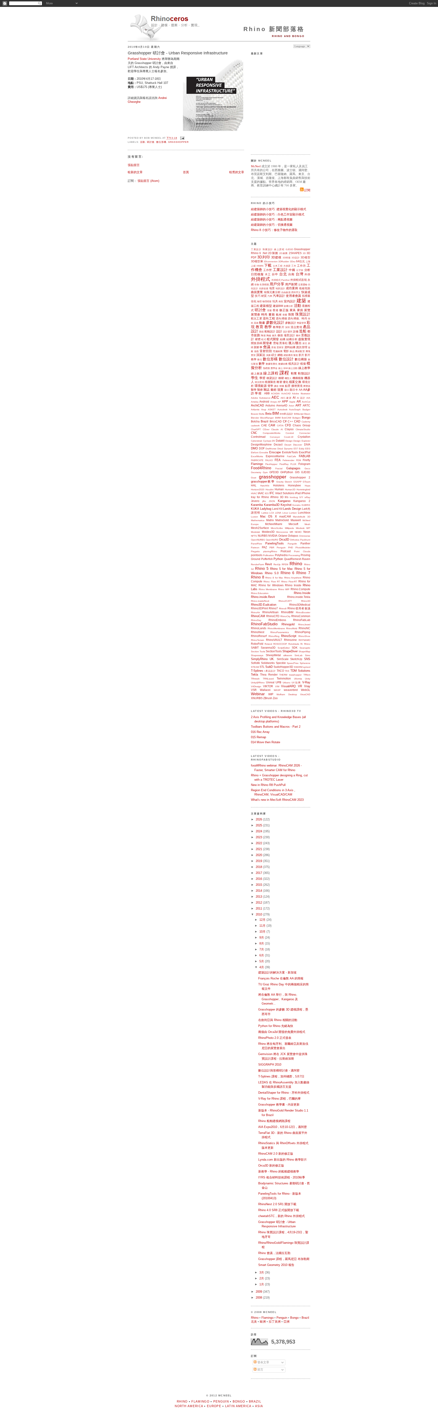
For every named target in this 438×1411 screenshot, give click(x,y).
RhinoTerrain (257, 640)
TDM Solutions (300, 670)
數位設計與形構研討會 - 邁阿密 (279, 1070)
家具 (293, 310)
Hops (307, 485)
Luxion (254, 516)
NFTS (254, 536)
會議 (266, 347)
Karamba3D (271, 505)
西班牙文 (296, 292)
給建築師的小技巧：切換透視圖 (271, 224)
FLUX (293, 464)
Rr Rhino (305, 644)
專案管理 (301, 323)
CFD (288, 425)
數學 (262, 363)
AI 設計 (301, 398)
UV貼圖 (296, 682)
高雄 (256, 323)
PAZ (264, 547)
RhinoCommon (300, 616)
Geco (307, 468)
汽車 (270, 296)
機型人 (288, 378)
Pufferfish (267, 558)
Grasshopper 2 (300, 477)
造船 (302, 331)
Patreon (255, 547)
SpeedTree (293, 663)
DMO (254, 448)
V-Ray (306, 682)
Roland (268, 644)
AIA (308, 398)
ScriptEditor (284, 648)
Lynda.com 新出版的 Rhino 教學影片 (282, 1159)
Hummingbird (303, 489)
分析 (307, 270)
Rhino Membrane (268, 589)
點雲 (288, 385)
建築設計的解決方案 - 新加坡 (277, 972)
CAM (272, 425)
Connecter (304, 433)
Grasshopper (302, 249)
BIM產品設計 (286, 414)
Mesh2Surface (260, 527)
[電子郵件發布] (181, 138)
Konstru (296, 505)
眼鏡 (261, 331)
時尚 (264, 314)
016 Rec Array (260, 732)
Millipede (289, 528)
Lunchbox (304, 512)
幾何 (298, 335)
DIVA (307, 444)
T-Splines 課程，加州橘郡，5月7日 (281, 1076)
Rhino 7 (303, 573)
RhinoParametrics (279, 632)
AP (279, 401)
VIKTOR (268, 686)
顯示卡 (294, 389)
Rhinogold (288, 624)
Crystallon (304, 436)
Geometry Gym (259, 472)
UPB (278, 682)
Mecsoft (293, 523)
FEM (298, 460)
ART (298, 405)
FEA (278, 460)
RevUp (277, 564)
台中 (275, 274)
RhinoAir (255, 612)
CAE (264, 425)
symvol (306, 667)
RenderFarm (257, 564)
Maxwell (296, 520)
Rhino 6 (256, 253)
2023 (259, 837)
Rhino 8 (257, 577)
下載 (268, 265)
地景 (272, 288)
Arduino (270, 405)
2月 (262, 1278)
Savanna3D (268, 647)
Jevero (255, 500)
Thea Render (269, 674)
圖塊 (308, 351)
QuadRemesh (292, 558)
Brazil (264, 421)
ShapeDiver (290, 651)
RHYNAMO (304, 640)
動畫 (262, 322)
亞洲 (286, 1321)
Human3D (290, 489)
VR (300, 686)
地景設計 (280, 288)
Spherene (305, 663)
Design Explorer (301, 441)
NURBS (263, 535)
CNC (254, 433)
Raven (306, 558)
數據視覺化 (271, 364)
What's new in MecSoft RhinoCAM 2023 (277, 799)
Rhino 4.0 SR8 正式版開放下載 (278, 1210)
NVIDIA (272, 535)
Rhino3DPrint (259, 608)
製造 (295, 355)
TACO (280, 670)
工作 (293, 266)
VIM (277, 686)
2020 (259, 855)
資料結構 (290, 347)
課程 (284, 372)
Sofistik (255, 662)
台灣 (299, 274)
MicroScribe (277, 528)
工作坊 (301, 265)
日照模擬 (257, 274)
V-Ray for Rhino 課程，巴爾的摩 (279, 1098)
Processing (294, 555)
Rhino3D (305, 601)
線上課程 (279, 249)
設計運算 (287, 331)
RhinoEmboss (277, 619)
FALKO (269, 460)
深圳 (287, 327)
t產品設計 (270, 671)
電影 (286, 351)
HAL (253, 485)
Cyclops (267, 441)
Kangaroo (284, 501)
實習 (253, 355)
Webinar (258, 694)
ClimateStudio (303, 429)
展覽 (307, 310)
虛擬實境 (304, 339)
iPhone (305, 493)
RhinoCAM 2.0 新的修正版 (275, 1153)
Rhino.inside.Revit (263, 597)
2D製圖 (273, 253)
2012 (259, 902)
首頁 (186, 172)
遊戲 (256, 351)
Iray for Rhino (260, 497)
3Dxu (292, 261)
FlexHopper (271, 464)
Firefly (306, 460)
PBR (271, 547)
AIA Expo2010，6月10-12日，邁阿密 (282, 1127)
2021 (259, 849)
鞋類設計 (304, 373)
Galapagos (293, 468)
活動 (142, 142)
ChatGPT (256, 429)
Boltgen (296, 417)
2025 (259, 825)
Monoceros (282, 532)
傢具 (274, 335)
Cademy (306, 421)
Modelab (255, 532)
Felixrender (288, 460)
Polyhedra (281, 555)
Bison (307, 414)
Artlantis (255, 409)
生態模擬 (264, 284)
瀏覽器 (306, 386)
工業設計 (256, 249)
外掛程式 (260, 279)
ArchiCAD (257, 405)
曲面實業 (257, 292)
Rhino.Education (260, 593)
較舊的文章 (236, 172)
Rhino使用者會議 (298, 608)
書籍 (272, 314)
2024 (259, 831)
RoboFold (257, 643)
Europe (214, 1406)
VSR (254, 689)
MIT (308, 528)
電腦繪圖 (277, 351)
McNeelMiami (273, 523)
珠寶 (291, 314)
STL (262, 666)
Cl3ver (266, 429)
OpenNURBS (258, 539)
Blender (255, 417)
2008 (259, 1297)
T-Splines (257, 670)
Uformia (298, 678)
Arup (263, 409)
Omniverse (304, 536)
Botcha (255, 421)
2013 (259, 896)
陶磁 (268, 335)
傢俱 (280, 335)
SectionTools (274, 651)
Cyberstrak (256, 441)
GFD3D (274, 472)
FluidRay (284, 464)
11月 (262, 925)
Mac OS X (268, 516)
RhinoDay (256, 620)
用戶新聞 (291, 284)
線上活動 (293, 368)
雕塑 (279, 381)
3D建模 (276, 257)
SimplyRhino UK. (263, 659)
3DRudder (283, 261)
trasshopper (295, 675)
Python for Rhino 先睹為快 (275, 1026)
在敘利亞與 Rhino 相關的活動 (277, 1020)
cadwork (255, 425)
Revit (268, 564)
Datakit (280, 440)
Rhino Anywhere (293, 577)
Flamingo (257, 464)
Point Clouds (302, 551)
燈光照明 (259, 382)
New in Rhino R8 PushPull (268, 785)
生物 (256, 284)
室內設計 (290, 301)
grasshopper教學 (263, 481)
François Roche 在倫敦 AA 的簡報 (280, 978)
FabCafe (291, 456)
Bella (261, 414)
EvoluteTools (290, 452)
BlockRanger (267, 417)
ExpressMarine (275, 456)
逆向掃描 (281, 318)
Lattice (265, 513)
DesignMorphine (261, 444)
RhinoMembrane (276, 628)
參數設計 (290, 322)
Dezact (278, 444)
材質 (264, 295)
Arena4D (281, 405)
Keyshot (286, 505)
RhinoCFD (272, 616)
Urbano (286, 682)
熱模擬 (266, 368)
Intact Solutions (284, 493)
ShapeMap (304, 651)
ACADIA (275, 393)
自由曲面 (286, 292)
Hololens (278, 485)
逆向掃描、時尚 (297, 318)
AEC (275, 397)
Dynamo (288, 448)
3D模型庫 (257, 261)
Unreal (270, 682)
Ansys (273, 401)
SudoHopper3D (283, 666)
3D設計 (296, 257)
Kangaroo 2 (301, 500)
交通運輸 (302, 284)
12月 (262, 919)
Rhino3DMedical (299, 604)
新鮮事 (258, 347)
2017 (259, 873)
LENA (278, 513)
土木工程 (278, 266)
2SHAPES (295, 253)
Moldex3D (268, 531)
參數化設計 (275, 322)
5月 (262, 961)
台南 (291, 274)
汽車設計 (279, 295)
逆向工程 (269, 318)
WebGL (305, 689)
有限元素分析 (272, 292)
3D (304, 253)
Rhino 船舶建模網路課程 (274, 1121)
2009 (259, 1291)
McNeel (256, 166)
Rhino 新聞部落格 (274, 29)
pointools (256, 555)
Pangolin (292, 543)
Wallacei (265, 689)
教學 (268, 327)
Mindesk (300, 528)
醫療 (260, 389)
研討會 (150, 142)
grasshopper (178, 142)
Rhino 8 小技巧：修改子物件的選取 (274, 230)
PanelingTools (274, 543)
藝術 (273, 389)
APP (285, 401)
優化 (285, 381)
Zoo (275, 698)
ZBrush (267, 698)
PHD (290, 547)
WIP (270, 694)
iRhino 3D (277, 497)
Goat (253, 477)
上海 (308, 261)
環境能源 (261, 385)
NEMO (298, 532)
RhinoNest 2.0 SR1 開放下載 (277, 1204)
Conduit (290, 433)
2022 (259, 843)
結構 (283, 339)
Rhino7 (273, 608)
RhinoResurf (259, 635)
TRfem (306, 675)
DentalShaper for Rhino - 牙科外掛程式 (283, 1092)
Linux (285, 513)
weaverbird (291, 689)
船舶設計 (269, 331)
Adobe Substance (261, 398)
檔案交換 (295, 382)
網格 (280, 354)
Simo (307, 655)
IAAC (261, 493)
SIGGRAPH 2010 (269, 1064)
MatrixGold (282, 520)
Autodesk (282, 409)
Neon (306, 531)
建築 (301, 300)
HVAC (254, 493)
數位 (259, 359)
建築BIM (278, 305)
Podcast (286, 551)
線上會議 (256, 373)
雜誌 (266, 389)
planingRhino (270, 551)
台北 (283, 274)
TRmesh (255, 678)
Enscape (275, 452)
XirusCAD (305, 694)
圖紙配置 (300, 351)
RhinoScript (288, 636)
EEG (307, 448)
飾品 (292, 351)
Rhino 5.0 (272, 573)
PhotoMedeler (302, 547)
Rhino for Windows (270, 585)
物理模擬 (266, 301)
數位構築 (301, 359)
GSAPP (297, 481)
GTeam (306, 481)
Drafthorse (271, 448)
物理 (259, 301)
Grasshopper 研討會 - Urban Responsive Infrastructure (178, 53)
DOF (262, 448)
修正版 (284, 310)
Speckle (281, 662)
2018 (259, 867)
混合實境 (296, 327)
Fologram (304, 463)
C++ (290, 421)
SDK (294, 647)
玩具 (275, 301)
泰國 (284, 314)
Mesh (307, 524)
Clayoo (289, 429)
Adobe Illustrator (301, 393)
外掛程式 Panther (280, 280)
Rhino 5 (262, 568)
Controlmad (258, 436)
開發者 (267, 343)
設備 (295, 331)
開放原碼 (256, 343)
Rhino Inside (293, 585)
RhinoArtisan (270, 612)
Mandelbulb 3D (301, 516)
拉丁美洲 (275, 1321)
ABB (267, 393)
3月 (262, 1272)
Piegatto (255, 551)
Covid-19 (288, 437)
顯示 (286, 390)
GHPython (286, 472)
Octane (282, 535)
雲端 (276, 343)
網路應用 (288, 355)
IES (267, 493)
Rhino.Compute (300, 589)
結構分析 (291, 339)
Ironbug (294, 497)
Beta (268, 413)
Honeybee (294, 485)
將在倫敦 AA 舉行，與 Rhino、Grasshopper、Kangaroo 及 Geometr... (278, 999)
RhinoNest (257, 632)
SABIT (255, 647)
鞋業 (294, 373)
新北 (304, 343)
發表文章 (262, 1362)
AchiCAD (286, 393)
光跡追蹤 (264, 288)
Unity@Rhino (258, 682)
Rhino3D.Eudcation (263, 604)
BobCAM (286, 417)
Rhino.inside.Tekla (298, 596)
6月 (262, 955)
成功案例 (292, 288)
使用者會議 (293, 295)
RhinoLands (258, 628)
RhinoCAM (258, 616)
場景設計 (289, 335)
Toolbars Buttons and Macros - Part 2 (275, 726)
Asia (259, 1406)
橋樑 (281, 378)
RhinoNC (304, 628)
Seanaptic (305, 648)
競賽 (280, 389)
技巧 (257, 295)
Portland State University (144, 59)
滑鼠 (273, 347)
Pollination (268, 555)
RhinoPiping (302, 632)
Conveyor (275, 437)
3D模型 (305, 257)
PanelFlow (256, 543)
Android (264, 401)
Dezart (287, 444)
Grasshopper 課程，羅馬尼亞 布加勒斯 (284, 1259)
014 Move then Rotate (265, 742)
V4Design (256, 686)
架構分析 (288, 306)
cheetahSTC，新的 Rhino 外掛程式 (281, 1216)
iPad (298, 493)
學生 (254, 378)
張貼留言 (134, 165)
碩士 (274, 354)
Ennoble (263, 452)
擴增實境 (296, 385)
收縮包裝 (304, 288)
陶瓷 (263, 335)
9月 (262, 937)
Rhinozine (290, 639)
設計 (279, 331)
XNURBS (257, 698)
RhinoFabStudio (264, 624)
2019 (259, 861)
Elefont (254, 452)
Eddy (301, 448)
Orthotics (294, 539)
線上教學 (304, 368)
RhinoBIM (287, 612)
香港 (275, 310)
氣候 (279, 314)
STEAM (255, 667)
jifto (264, 501)
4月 (262, 967)
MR (291, 532)
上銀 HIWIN (257, 266)
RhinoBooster (303, 612)
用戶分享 (277, 284)
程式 (263, 339)
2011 (259, 908)
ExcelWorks (257, 456)
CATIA (280, 425)
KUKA (255, 508)
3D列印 (263, 257)
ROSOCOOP (280, 644)
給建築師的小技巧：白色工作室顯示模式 (277, 214)
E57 (296, 448)
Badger (306, 409)
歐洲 (263, 1321)
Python (278, 559)
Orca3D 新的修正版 (271, 1165)
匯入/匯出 (295, 343)
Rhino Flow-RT (289, 581)
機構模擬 (298, 378)
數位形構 (161, 142)
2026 (259, 819)
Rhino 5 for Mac (281, 568)
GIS (297, 472)
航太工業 (256, 318)
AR (299, 401)
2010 (259, 914)
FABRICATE (257, 460)
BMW (278, 417)
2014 (259, 890)
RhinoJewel (304, 624)
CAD (297, 421)
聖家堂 (280, 347)
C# (285, 421)
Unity (307, 678)
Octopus (293, 535)
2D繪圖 (283, 253)
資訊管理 (301, 347)
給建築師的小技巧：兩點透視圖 (271, 219)
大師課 (287, 266)
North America (189, 1406)
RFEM (285, 564)
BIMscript (299, 414)
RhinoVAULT (274, 639)
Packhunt (305, 539)
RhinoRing (274, 636)
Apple (292, 401)
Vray (307, 686)
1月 (262, 1284)
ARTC (306, 405)
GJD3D (289, 249)
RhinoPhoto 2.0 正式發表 (274, 1038)
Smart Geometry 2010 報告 (276, 1265)
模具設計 (294, 363)
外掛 (307, 274)
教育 (259, 327)
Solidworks (268, 662)
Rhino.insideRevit (260, 601)
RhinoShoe (304, 636)
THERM (283, 675)
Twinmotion (284, 678)
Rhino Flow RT (271, 581)
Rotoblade (293, 644)
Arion (291, 405)
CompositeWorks (271, 433)
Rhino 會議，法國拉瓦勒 (274, 1253)
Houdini (270, 489)
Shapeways (257, 655)
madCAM (285, 516)
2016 (259, 879)
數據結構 (283, 364)
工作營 (267, 269)
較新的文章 (135, 172)
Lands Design (292, 508)
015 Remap (258, 737)
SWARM (298, 667)
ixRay (307, 497)
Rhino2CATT (285, 601)
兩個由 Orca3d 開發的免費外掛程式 (281, 1032)
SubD (269, 666)
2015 (259, 884)
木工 (268, 274)
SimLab (298, 655)
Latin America (238, 1406)
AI (294, 397)
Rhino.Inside (302, 593)
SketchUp (296, 659)
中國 (292, 270)
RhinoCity (285, 616)
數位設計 (286, 359)
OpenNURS (272, 539)
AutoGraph (295, 409)
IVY (301, 497)
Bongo (306, 417)
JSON (272, 501)
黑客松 (283, 343)
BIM (275, 413)
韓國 (281, 386)
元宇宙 (299, 270)
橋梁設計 (272, 378)
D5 (273, 441)
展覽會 (255, 314)
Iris (286, 497)
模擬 (303, 363)
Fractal (278, 468)
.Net (264, 253)
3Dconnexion (271, 261)
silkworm (287, 655)
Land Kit (277, 508)
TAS (287, 671)
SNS (307, 659)
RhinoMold (291, 628)
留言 (259, 1369)
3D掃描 (287, 257)
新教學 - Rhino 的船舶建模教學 (278, 1171)
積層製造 (270, 381)
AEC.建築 (286, 398)
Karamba (257, 505)
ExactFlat (304, 452)
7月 (262, 949)
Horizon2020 (257, 489)
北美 (254, 1321)
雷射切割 (266, 351)
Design (289, 441)
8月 (262, 943)
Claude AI (277, 429)
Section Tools (258, 651)
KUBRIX (306, 505)
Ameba (254, 401)
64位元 (300, 261)
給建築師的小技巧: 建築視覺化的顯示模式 (278, 209)
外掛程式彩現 (298, 279)
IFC (271, 493)
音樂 (269, 310)
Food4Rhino (261, 468)
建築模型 (266, 306)
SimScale (283, 659)
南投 (281, 301)
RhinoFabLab (301, 619)
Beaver (254, 414)
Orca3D (284, 539)
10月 (262, 931)
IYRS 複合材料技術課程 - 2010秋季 (281, 1177)
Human (279, 489)
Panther (305, 543)
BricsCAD (276, 421)
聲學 (270, 385)
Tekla (254, 674)
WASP (277, 690)
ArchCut (306, 401)
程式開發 (273, 339)
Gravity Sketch (284, 481)
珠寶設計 (268, 249)
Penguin (281, 547)
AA (300, 389)
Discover (297, 444)
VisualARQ (288, 686)
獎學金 (274, 368)
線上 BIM (283, 368)
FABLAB (304, 456)
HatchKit (264, 485)
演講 (268, 355)
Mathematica (257, 520)
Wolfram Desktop (286, 694)
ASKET (272, 409)
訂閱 (307, 190)
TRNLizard (268, 678)
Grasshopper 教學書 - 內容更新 (279, 1104)
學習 (262, 378)
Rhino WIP (284, 589)
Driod (280, 448)
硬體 (258, 339)
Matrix (270, 520)
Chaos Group (301, 425)
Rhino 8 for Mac (274, 577)
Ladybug (265, 508)
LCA (271, 513)
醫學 (253, 389)
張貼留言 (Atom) (148, 181)
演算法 (260, 355)
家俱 (300, 310)
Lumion (293, 513)
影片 (301, 354)
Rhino (295, 563)
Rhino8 (283, 608)
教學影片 (278, 327)
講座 (276, 386)
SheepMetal (273, 655)
